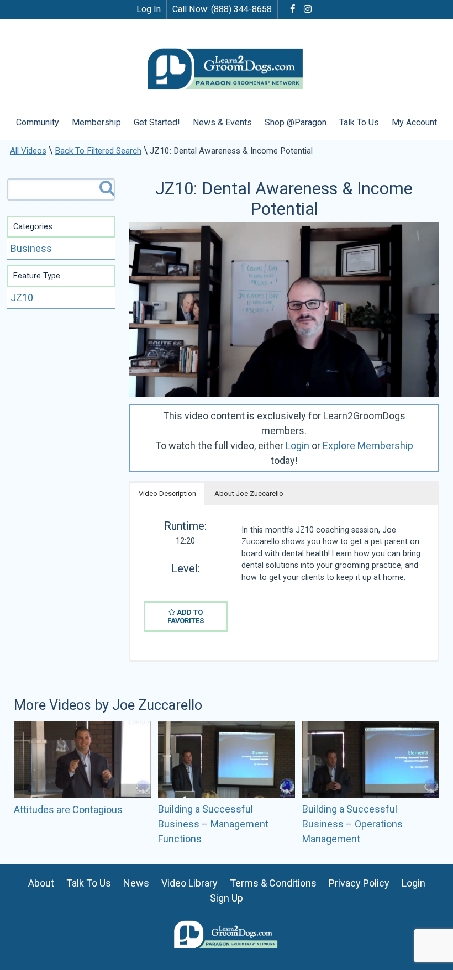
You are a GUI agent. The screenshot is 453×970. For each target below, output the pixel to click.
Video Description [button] (167, 493)
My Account (414, 122)
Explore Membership (368, 445)
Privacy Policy (359, 883)
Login (297, 445)
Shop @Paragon (295, 122)
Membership (96, 122)
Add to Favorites (185, 616)
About (41, 883)
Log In (148, 9)
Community (37, 122)
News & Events (222, 122)
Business (31, 248)
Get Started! (157, 122)
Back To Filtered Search (98, 151)
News (136, 883)
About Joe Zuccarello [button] (248, 493)
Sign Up (226, 898)
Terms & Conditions (273, 883)
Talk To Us (359, 122)
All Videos (28, 151)
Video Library (189, 883)
